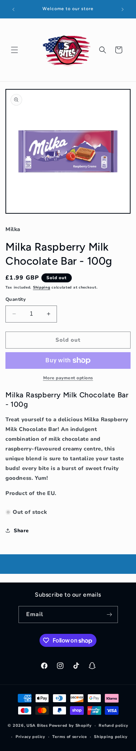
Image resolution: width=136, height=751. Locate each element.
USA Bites (37, 725)
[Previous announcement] (13, 9)
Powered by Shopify (70, 725)
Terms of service (69, 736)
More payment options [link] (68, 378)
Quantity (15, 299)
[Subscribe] (110, 614)
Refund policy (113, 725)
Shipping (41, 287)
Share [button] (21, 530)
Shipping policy (111, 736)
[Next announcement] (123, 9)
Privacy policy (30, 736)
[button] (14, 50)
